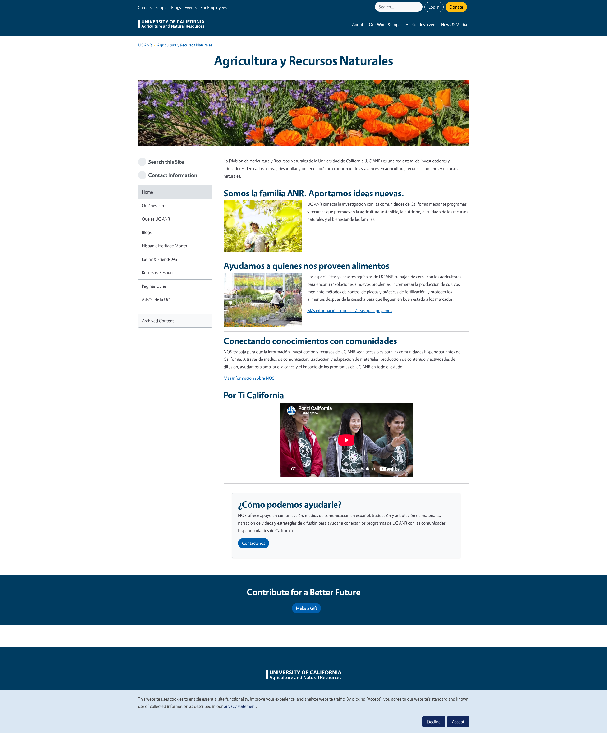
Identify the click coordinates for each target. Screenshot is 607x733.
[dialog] (303, 711)
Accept (458, 721)
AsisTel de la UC (156, 299)
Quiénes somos (155, 205)
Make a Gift (306, 608)
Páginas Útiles (154, 286)
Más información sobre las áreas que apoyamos (349, 310)
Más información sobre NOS (249, 378)
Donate (456, 7)
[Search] (419, 7)
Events (191, 7)
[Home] (171, 24)
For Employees (213, 7)
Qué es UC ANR (156, 219)
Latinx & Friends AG (159, 259)
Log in (434, 7)
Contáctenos (253, 543)
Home (147, 192)
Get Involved (423, 24)
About (357, 24)
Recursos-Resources (159, 272)
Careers (145, 7)
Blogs (176, 7)
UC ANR (145, 44)
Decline (434, 721)
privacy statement (240, 706)
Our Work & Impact (386, 24)
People (161, 7)
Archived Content (158, 320)
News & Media (454, 24)
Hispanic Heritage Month (164, 246)
